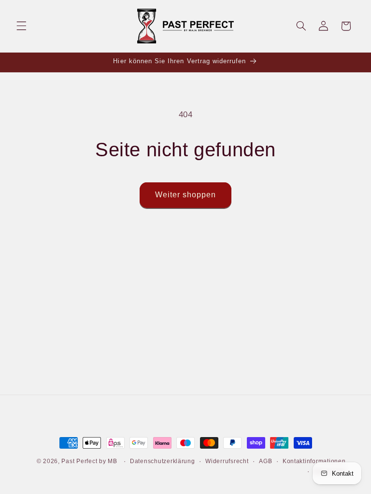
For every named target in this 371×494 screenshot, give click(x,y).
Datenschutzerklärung (162, 461)
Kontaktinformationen (314, 461)
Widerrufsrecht (226, 461)
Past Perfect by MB (89, 461)
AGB (265, 461)
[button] (21, 26)
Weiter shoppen (185, 195)
